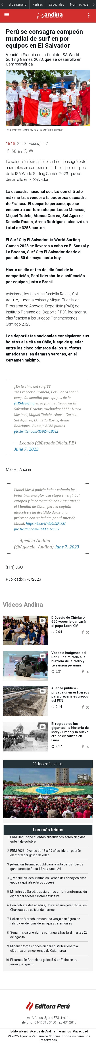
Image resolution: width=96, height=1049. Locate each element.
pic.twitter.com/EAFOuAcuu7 (37, 529)
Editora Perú (19, 1031)
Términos (64, 1031)
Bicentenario (18, 4)
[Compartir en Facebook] (83, 631)
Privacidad (80, 1031)
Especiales (56, 4)
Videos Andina (23, 604)
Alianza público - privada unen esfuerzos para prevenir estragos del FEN (70, 694)
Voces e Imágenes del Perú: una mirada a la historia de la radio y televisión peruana (68, 659)
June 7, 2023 (26, 449)
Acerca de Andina (42, 1031)
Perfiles (38, 4)
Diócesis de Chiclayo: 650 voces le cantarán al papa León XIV (69, 621)
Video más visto (48, 763)
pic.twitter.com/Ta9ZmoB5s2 (36, 431)
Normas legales (81, 4)
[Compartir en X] (88, 631)
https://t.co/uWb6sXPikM (45, 523)
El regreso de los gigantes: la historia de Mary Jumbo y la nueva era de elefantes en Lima (70, 732)
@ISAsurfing (24, 403)
